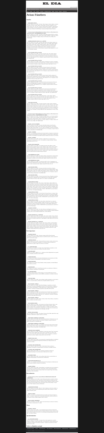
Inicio (28, 11)
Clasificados (28, 9)
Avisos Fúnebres (33, 9)
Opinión (53, 11)
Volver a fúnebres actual (34, 426)
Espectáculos (65, 11)
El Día (33, 430)
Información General (47, 11)
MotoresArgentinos (57, 428)
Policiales (56, 11)
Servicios (37, 9)
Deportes (60, 11)
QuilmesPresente (72, 428)
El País (34, 11)
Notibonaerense (65, 428)
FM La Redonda (50, 428)
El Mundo (30, 11)
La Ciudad (37, 11)
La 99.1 (36, 428)
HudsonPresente (42, 428)
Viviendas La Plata (30, 428)
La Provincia (42, 11)
